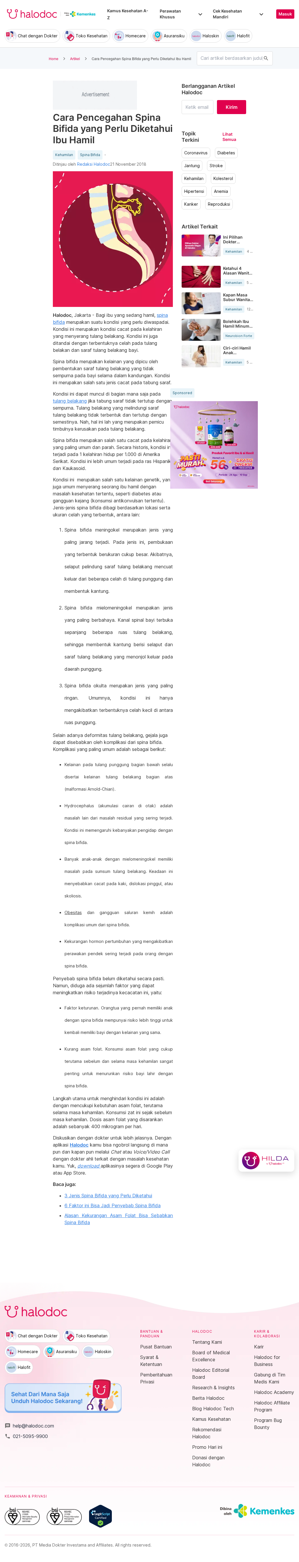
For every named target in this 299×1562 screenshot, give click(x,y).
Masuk (285, 14)
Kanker (191, 204)
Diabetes (226, 153)
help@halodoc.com (29, 1426)
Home (53, 58)
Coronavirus (196, 153)
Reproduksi (219, 204)
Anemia (221, 191)
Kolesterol (223, 178)
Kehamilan (64, 155)
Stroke (216, 165)
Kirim (231, 107)
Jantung (192, 165)
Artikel (75, 58)
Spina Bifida (90, 155)
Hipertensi (194, 191)
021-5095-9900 (26, 1436)
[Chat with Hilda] (266, 1160)
